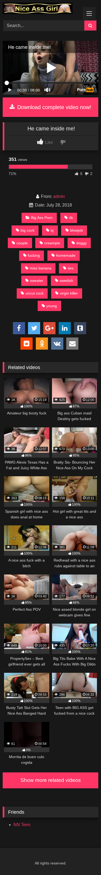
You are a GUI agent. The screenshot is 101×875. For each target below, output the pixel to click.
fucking (34, 255)
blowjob (76, 230)
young (51, 306)
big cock (27, 230)
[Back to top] (84, 859)
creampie (52, 243)
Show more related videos (50, 780)
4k (71, 217)
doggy (81, 243)
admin (59, 196)
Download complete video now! (53, 107)
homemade (65, 255)
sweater (36, 280)
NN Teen (21, 824)
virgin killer (69, 293)
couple (22, 243)
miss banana (40, 268)
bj (52, 230)
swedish (66, 280)
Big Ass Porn (42, 217)
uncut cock (34, 293)
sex (71, 268)
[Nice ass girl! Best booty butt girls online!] (41, 9)
